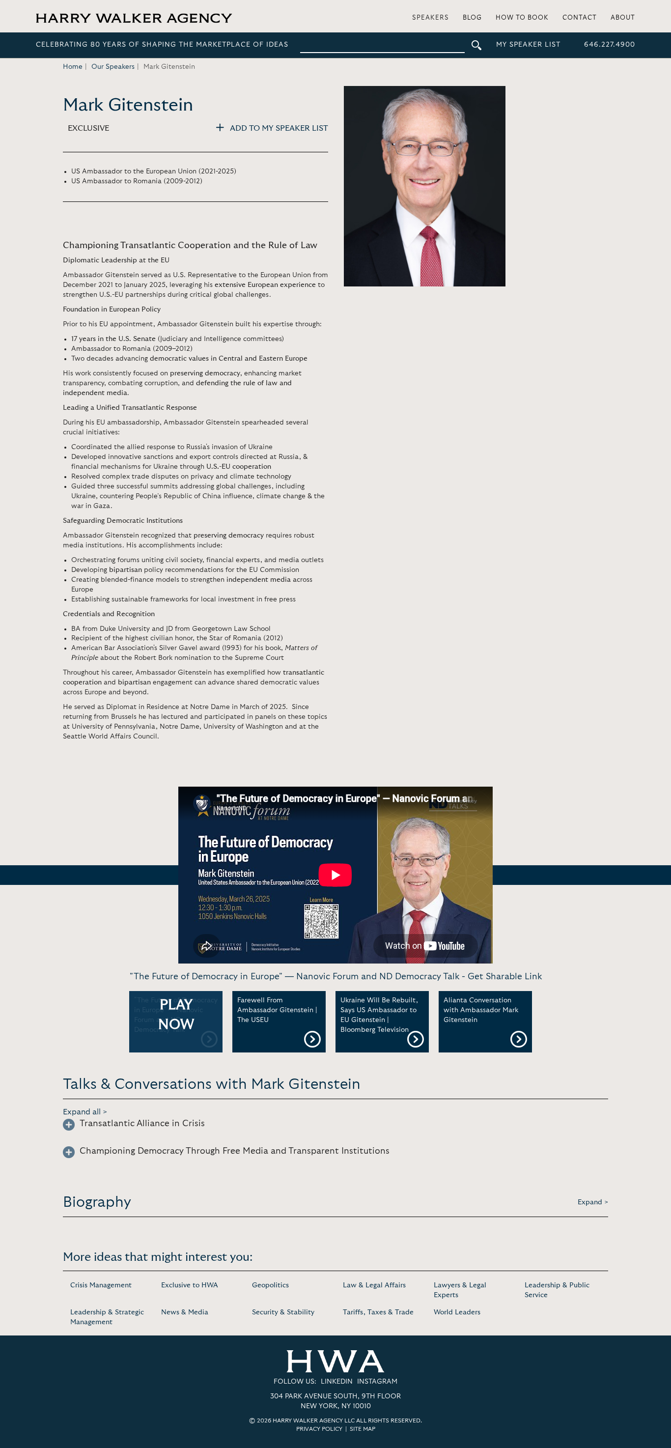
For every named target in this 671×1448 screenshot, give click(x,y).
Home (73, 66)
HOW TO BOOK (522, 18)
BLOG (472, 18)
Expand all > (85, 1112)
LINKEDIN (337, 1381)
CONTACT (579, 18)
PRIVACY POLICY (319, 1429)
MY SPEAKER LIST (528, 44)
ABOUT (623, 18)
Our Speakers (113, 66)
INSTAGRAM (377, 1381)
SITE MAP (362, 1429)
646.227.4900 (609, 44)
